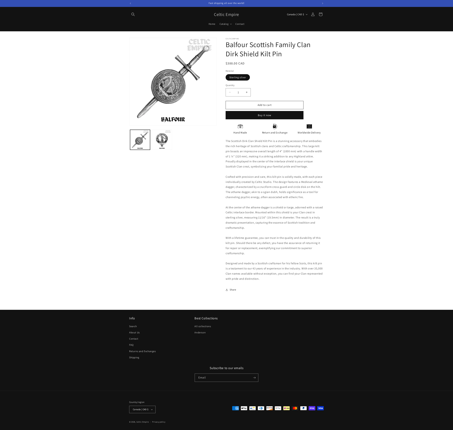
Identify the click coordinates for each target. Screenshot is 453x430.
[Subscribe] (254, 378)
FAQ (131, 344)
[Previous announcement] (130, 3)
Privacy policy (158, 422)
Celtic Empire (142, 422)
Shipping (134, 357)
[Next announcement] (322, 3)
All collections (202, 326)
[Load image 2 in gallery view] (162, 140)
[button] (133, 14)
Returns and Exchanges (142, 351)
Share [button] (233, 289)
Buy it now (264, 115)
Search (133, 326)
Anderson (200, 332)
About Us (134, 332)
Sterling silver (237, 77)
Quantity (230, 85)
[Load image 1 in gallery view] (140, 140)
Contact (133, 338)
